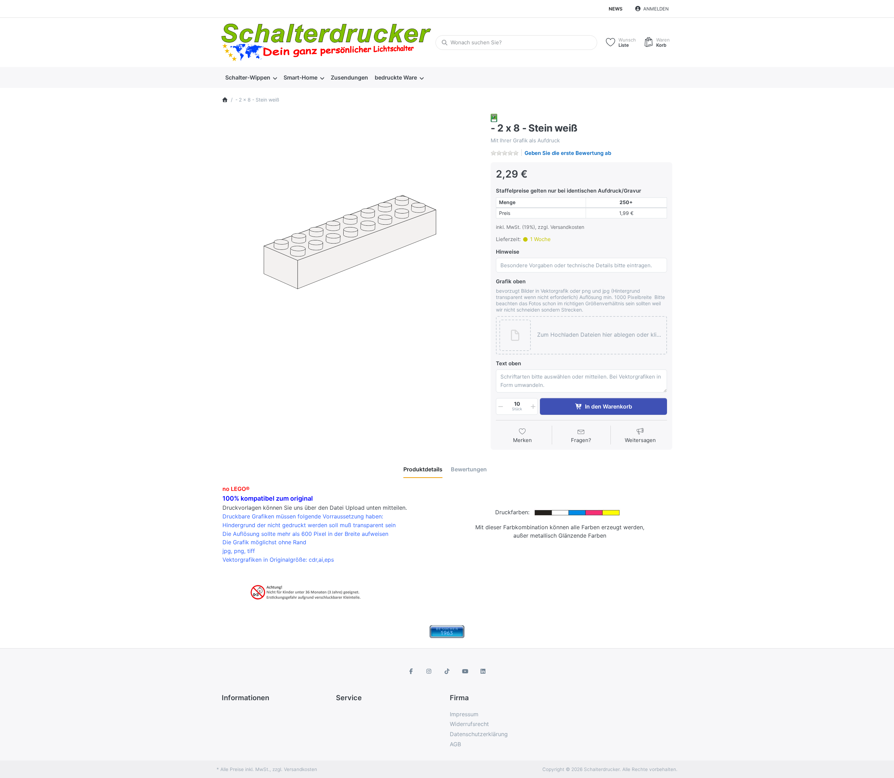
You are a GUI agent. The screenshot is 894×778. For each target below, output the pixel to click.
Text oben (508, 363)
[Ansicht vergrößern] (351, 243)
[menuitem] (251, 78)
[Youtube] (465, 671)
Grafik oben (511, 281)
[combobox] (516, 42)
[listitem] (351, 243)
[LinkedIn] (483, 671)
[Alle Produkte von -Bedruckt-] (494, 117)
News (615, 9)
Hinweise (507, 251)
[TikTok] (447, 671)
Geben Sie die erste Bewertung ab (568, 153)
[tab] (422, 469)
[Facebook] (411, 671)
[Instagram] (429, 671)
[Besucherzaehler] (447, 631)
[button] (600, 335)
